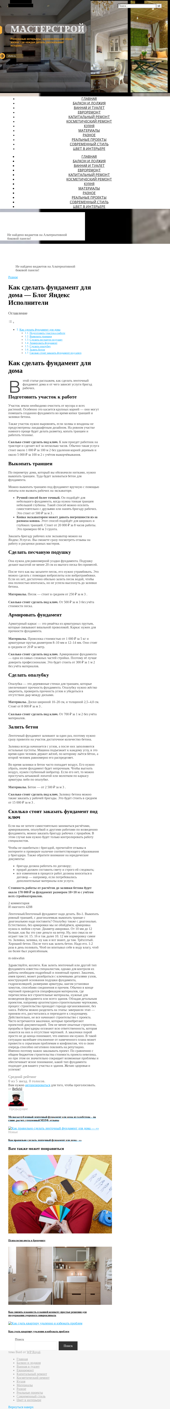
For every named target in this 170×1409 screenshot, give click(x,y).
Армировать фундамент (43, 342)
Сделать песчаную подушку (46, 339)
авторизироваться (37, 1085)
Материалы (89, 130)
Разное (89, 135)
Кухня (89, 126)
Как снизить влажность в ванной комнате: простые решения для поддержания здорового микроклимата (47, 1313)
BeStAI (17, 1089)
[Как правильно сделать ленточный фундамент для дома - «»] (53, 1128)
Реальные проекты (89, 139)
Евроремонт (89, 112)
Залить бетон (37, 349)
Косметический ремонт (89, 121)
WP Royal (33, 1352)
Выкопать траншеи (41, 336)
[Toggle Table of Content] (11, 322)
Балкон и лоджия (89, 103)
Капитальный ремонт (89, 117)
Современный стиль (89, 144)
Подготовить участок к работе (47, 333)
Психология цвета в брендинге (26, 1240)
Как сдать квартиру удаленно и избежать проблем (38, 1331)
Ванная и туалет (89, 107)
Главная (89, 98)
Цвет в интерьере (89, 148)
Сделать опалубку (40, 346)
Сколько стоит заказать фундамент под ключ (55, 352)
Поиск (19, 1339)
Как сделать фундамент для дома (39, 329)
